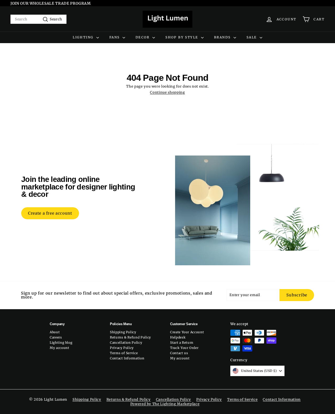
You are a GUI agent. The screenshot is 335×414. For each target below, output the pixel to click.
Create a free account (50, 213)
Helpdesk (178, 337)
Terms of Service (124, 353)
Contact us (179, 353)
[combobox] (38, 19)
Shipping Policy (123, 332)
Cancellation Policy (126, 342)
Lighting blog (61, 342)
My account (59, 348)
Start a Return (181, 342)
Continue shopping (167, 92)
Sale (252, 37)
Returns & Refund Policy (130, 337)
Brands (223, 37)
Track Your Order (184, 348)
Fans (115, 37)
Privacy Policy (122, 348)
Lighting (84, 37)
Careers (56, 337)
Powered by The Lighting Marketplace (165, 404)
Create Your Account (187, 332)
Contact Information (127, 358)
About (55, 332)
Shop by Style (182, 37)
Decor (143, 37)
